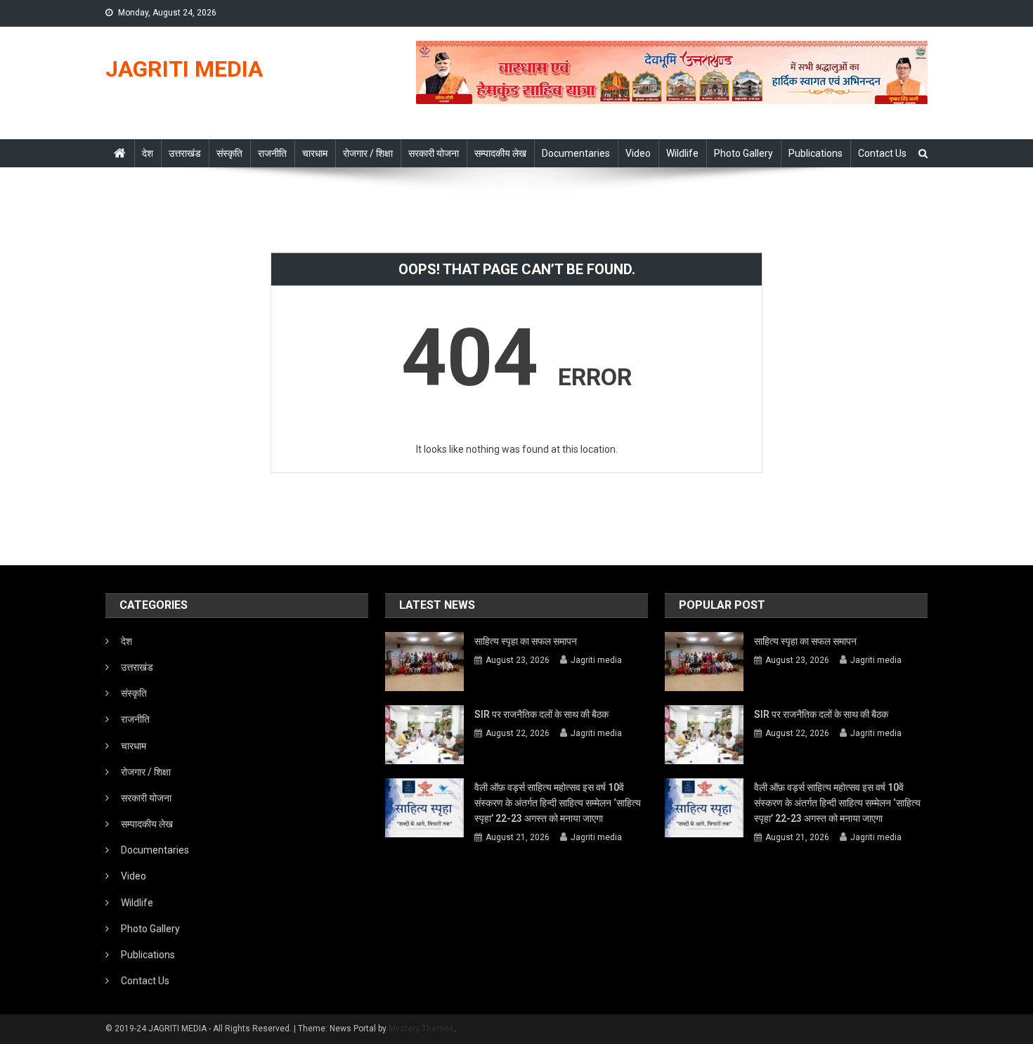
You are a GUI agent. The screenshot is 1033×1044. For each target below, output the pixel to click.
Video (638, 153)
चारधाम (314, 153)
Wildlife (682, 153)
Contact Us (882, 153)
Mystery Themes (421, 1028)
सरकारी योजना (433, 153)
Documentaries (576, 153)
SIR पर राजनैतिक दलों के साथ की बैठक (541, 714)
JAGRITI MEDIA (184, 69)
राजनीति (272, 153)
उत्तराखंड (185, 153)
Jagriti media (596, 660)
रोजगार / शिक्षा (368, 153)
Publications (815, 153)
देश (147, 153)
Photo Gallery (743, 153)
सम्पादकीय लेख (500, 153)
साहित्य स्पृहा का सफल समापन (525, 641)
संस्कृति (229, 153)
